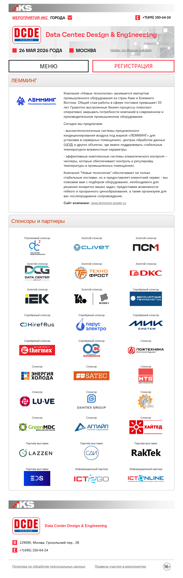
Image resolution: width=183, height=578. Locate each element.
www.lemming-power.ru (108, 203)
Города (57, 17)
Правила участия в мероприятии (120, 566)
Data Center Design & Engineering (101, 35)
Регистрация (133, 66)
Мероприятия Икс (30, 17)
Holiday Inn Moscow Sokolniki (131, 50)
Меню (48, 66)
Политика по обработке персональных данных (48, 566)
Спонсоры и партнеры (38, 221)
